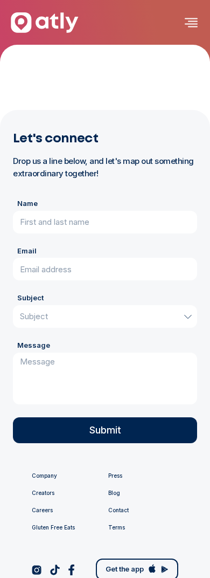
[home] (45, 22)
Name (27, 203)
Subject (30, 297)
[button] (188, 23)
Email (27, 250)
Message (33, 345)
